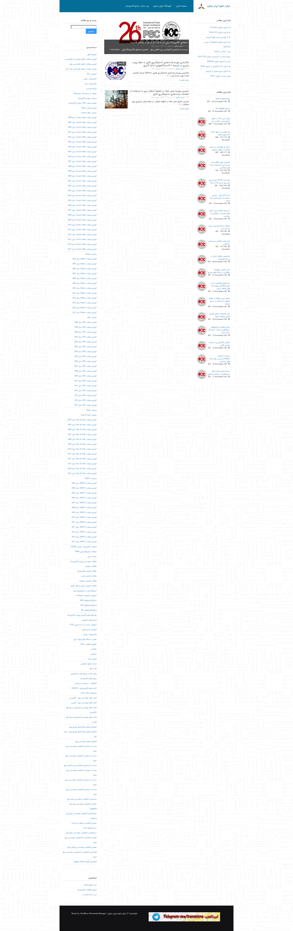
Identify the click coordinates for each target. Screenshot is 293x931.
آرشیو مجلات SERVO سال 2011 (84, 522)
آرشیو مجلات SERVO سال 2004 (84, 488)
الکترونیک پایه (91, 84)
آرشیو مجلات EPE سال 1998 (85, 322)
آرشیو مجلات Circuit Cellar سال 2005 (82, 200)
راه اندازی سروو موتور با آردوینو (218, 71)
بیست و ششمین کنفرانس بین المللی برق (80, 765)
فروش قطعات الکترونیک (87, 890)
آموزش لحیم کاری (89, 629)
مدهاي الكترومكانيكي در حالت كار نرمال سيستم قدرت (160, 42)
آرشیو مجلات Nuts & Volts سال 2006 (82, 429)
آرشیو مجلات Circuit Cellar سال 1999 (82, 171)
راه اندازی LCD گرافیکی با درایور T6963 (215, 66)
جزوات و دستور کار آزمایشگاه (85, 93)
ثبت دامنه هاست (90, 895)
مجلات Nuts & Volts (89, 415)
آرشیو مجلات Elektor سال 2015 (84, 312)
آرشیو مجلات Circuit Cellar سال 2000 (82, 176)
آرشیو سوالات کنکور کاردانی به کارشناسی (81, 59)
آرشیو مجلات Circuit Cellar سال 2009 (82, 220)
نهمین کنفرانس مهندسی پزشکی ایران (82, 847)
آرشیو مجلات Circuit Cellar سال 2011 (82, 230)
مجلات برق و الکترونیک (87, 98)
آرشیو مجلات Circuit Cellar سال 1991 (82, 132)
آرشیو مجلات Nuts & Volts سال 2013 (82, 464)
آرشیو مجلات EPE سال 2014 (85, 400)
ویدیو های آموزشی (89, 620)
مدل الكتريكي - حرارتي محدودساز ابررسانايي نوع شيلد (220, 198)
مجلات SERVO (91, 478)
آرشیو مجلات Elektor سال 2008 (84, 278)
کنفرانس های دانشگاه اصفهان (85, 861)
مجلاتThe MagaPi (222, 108)
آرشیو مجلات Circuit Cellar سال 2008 (82, 215)
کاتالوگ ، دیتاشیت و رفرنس (86, 683)
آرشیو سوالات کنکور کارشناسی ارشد (83, 64)
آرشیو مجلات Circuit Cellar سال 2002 (82, 186)
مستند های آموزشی (89, 664)
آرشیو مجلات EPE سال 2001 (85, 337)
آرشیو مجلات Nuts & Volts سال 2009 (82, 444)
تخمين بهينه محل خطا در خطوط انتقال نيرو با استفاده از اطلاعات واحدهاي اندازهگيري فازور (159, 92)
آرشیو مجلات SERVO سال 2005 (84, 493)
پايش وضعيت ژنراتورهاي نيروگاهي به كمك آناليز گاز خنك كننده (219, 330)
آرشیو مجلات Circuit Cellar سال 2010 (82, 225)
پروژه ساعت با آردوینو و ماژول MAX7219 (214, 56)
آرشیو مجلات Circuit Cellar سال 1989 (82, 122)
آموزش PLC (92, 74)
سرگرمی (93, 654)
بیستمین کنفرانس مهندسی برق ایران (82, 799)
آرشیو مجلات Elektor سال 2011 (84, 293)
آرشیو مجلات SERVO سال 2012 (84, 527)
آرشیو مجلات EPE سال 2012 (85, 390)
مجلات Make (92, 410)
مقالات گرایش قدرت (89, 576)
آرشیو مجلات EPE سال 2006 (85, 361)
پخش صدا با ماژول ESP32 (220, 76)
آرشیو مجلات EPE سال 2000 (85, 332)
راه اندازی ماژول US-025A (220, 27)
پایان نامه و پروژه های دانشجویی (84, 673)
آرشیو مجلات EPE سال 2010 (85, 381)
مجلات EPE (92, 317)
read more (114, 49)
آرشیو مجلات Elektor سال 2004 (84, 259)
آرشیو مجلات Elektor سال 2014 (84, 308)
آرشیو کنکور (92, 54)
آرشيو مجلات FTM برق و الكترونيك (82, 103)
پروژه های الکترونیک (88, 678)
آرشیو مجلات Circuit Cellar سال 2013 (82, 239)
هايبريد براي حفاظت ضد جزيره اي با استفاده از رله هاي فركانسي (220, 165)
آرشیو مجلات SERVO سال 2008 (84, 507)
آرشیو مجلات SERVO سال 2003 (84, 483)
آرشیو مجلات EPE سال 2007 (85, 366)
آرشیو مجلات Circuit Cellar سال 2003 (82, 191)
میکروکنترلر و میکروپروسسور (85, 591)
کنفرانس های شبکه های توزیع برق (83, 727)
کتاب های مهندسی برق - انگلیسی (83, 698)
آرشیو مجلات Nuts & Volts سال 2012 (82, 459)
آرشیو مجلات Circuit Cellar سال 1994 (82, 147)
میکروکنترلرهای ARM (88, 600)
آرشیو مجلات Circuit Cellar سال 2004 (82, 195)
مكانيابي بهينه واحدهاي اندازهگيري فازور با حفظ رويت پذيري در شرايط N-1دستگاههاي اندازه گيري (160, 64)
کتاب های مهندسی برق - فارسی (84, 703)
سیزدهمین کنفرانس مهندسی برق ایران (81, 833)
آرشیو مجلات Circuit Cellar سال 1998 (82, 166)
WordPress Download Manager (93, 913)
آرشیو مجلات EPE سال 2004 (85, 351)
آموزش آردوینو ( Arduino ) (86, 595)
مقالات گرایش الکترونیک (87, 571)
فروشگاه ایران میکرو (162, 6)
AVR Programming (223, 99)
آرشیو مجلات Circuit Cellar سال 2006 (82, 205)
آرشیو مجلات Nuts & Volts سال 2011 (82, 454)
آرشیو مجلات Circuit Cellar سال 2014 (82, 244)
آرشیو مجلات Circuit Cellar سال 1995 (82, 152)
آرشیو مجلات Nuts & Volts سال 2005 (82, 425)
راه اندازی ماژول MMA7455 (219, 32)
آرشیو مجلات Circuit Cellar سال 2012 (82, 234)
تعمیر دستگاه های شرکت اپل (85, 639)
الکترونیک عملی (90, 79)
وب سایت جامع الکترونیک (137, 6)
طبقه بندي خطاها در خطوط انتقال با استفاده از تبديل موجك (219, 301)
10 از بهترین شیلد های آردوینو (218, 37)
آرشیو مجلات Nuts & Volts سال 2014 (82, 468)
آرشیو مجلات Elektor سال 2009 (84, 283)
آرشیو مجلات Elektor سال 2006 (84, 269)
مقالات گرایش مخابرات (88, 581)
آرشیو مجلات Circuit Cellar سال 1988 (82, 117)
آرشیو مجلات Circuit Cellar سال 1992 (82, 137)
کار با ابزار (93, 668)
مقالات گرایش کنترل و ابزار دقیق (84, 586)
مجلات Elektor (91, 254)
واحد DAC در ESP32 (222, 52)
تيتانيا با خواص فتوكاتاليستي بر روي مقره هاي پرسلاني (220, 359)
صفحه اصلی (181, 6)
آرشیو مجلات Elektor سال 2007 (84, 273)
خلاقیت (93, 649)
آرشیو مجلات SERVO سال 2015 (84, 542)
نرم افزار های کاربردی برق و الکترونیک (82, 615)
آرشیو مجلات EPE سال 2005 (85, 356)
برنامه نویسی (91, 88)
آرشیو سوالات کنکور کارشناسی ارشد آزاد (81, 69)
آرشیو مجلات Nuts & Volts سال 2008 (82, 439)
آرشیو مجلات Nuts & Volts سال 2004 (82, 420)
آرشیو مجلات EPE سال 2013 (85, 395)
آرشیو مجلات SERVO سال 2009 (84, 512)
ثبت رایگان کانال (90, 885)
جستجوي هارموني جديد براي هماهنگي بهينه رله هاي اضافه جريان (220, 286)
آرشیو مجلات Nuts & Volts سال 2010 (82, 449)
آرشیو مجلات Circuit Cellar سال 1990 (82, 127)
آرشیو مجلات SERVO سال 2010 (84, 517)
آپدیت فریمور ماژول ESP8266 (218, 61)
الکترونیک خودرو (90, 634)
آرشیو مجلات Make (89, 108)
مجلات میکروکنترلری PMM (86, 551)
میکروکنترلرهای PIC (89, 610)
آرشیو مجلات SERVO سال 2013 (84, 532)
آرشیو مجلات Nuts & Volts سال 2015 (82, 473)
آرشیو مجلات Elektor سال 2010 (84, 288)
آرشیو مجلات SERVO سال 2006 (84, 498)
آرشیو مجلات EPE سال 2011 (85, 386)
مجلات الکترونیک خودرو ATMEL (84, 547)
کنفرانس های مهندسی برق (86, 741)
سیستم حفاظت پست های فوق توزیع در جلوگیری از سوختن (219, 213)
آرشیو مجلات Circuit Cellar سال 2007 (82, 210)
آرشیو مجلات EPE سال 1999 (85, 327)
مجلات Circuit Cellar (89, 113)
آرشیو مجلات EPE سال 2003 (85, 347)
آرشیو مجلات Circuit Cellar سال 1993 (82, 142)
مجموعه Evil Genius (89, 693)
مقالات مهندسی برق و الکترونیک (83, 561)
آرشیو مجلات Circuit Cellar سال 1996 (82, 156)
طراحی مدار (92, 659)
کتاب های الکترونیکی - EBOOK (84, 688)
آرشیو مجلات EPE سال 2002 (85, 342)
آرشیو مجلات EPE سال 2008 (85, 371)
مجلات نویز (92, 556)
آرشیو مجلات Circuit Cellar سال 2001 (82, 181)
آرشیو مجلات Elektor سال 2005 (84, 264)
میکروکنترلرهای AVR (88, 605)
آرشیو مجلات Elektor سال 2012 (84, 298)
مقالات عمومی (91, 566)
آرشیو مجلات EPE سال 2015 (85, 405)
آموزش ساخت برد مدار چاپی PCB (83, 625)
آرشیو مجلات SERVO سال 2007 (84, 503)
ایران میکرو (178, 46)
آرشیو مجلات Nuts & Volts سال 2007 (82, 434)
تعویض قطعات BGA (89, 644)
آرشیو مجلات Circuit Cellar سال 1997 (82, 161)
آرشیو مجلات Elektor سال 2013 (84, 303)
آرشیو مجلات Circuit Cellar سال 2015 (82, 249)
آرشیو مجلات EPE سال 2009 (85, 376)
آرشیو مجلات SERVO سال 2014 (84, 537)
